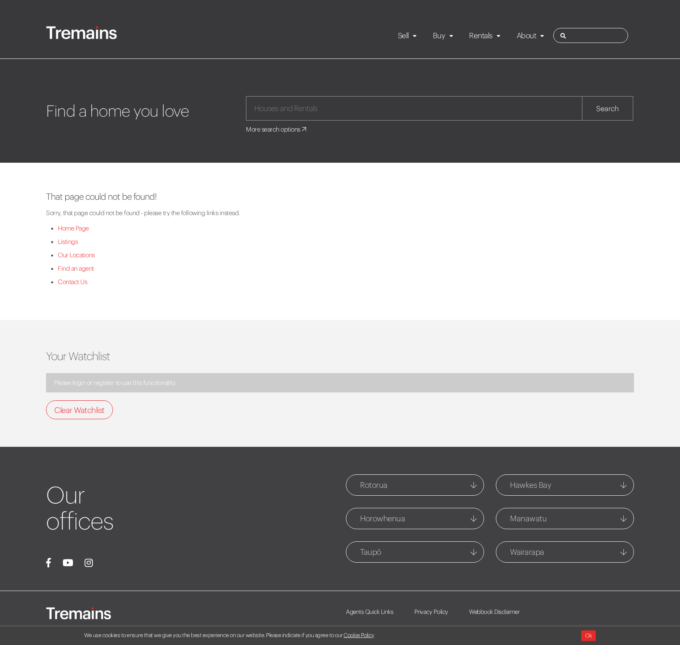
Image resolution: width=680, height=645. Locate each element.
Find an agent (76, 268)
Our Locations (76, 255)
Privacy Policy (431, 611)
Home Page (73, 228)
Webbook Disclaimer (494, 611)
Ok (588, 635)
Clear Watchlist (79, 410)
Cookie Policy (359, 635)
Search (607, 108)
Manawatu (528, 518)
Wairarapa (527, 552)
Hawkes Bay (530, 485)
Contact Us (72, 282)
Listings (68, 241)
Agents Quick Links (369, 611)
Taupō (370, 552)
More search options (273, 129)
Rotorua (374, 485)
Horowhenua (382, 518)
